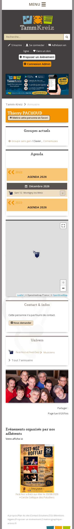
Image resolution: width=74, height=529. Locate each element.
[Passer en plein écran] (63, 226)
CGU (51, 515)
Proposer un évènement (38, 57)
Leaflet (20, 294)
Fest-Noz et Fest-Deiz (28, 352)
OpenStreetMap (60, 294)
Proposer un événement (28, 519)
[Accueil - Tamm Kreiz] (37, 21)
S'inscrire (16, 45)
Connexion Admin (38, 64)
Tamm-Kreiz (14, 104)
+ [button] (63, 282)
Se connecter (36, 45)
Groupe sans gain (21, 141)
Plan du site (24, 515)
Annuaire (33, 104)
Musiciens (49, 352)
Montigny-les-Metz (33, 192)
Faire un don (43, 51)
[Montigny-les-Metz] (37, 255)
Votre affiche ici (14, 438)
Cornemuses (50, 141)
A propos (12, 515)
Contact (34, 515)
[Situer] (62, 193)
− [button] (63, 288)
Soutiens (43, 515)
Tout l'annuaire (22, 360)
